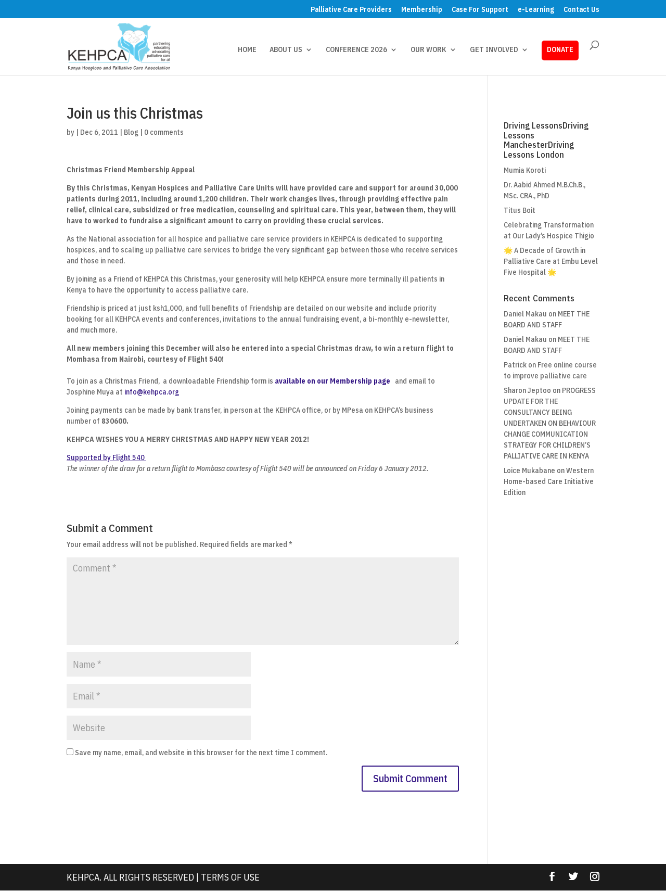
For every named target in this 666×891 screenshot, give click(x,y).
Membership (421, 10)
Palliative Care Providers (351, 10)
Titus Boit (519, 210)
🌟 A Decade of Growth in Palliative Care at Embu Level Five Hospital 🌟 (551, 261)
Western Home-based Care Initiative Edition (549, 481)
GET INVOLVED (494, 50)
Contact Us (581, 10)
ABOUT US (286, 50)
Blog (131, 132)
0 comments (164, 132)
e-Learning (536, 10)
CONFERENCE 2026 (356, 50)
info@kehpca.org (151, 392)
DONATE (560, 49)
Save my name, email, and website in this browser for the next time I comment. (201, 752)
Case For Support (480, 10)
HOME (247, 50)
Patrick (515, 365)
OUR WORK (428, 50)
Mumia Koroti (525, 170)
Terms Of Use (230, 877)
